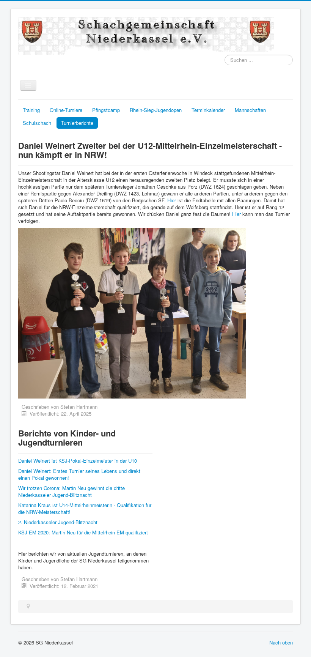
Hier (171, 200)
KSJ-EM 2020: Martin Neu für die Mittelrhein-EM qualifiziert (83, 532)
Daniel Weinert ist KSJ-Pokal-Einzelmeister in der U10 (77, 460)
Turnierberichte (77, 122)
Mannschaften (250, 109)
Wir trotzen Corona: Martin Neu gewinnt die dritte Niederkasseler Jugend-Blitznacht (71, 491)
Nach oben (281, 642)
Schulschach (37, 122)
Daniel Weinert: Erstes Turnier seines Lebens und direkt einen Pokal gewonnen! (79, 474)
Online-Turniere (66, 109)
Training (31, 109)
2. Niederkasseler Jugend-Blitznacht (57, 522)
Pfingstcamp (106, 109)
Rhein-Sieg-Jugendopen (156, 109)
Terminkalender (208, 109)
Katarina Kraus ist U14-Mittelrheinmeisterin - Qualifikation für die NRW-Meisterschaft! (84, 508)
